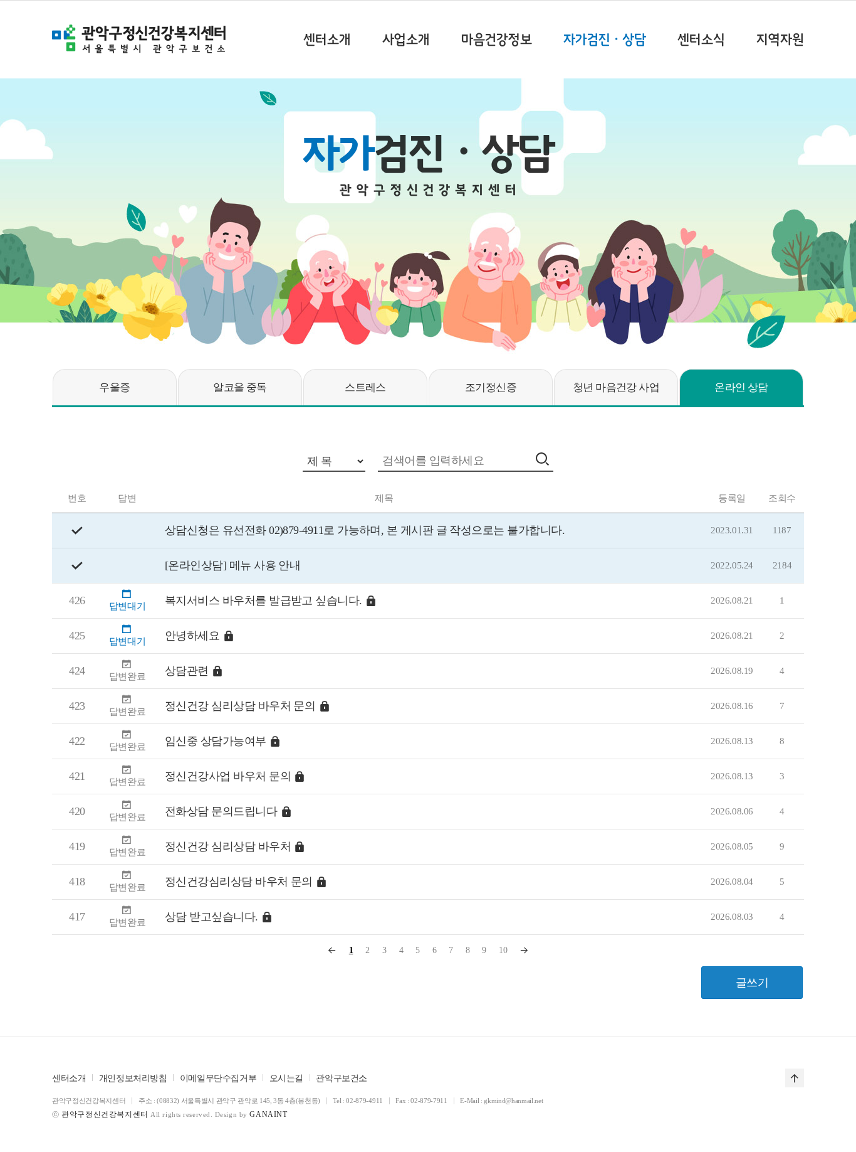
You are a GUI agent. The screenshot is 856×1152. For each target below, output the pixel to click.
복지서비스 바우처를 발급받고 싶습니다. (263, 600)
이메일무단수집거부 (218, 1078)
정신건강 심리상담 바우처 (228, 846)
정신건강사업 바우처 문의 (228, 776)
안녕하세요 (192, 635)
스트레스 (365, 387)
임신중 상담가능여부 (215, 741)
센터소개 (69, 1078)
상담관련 (187, 670)
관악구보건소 (341, 1078)
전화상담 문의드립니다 (221, 811)
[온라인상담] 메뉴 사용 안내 (232, 565)
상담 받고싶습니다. (211, 916)
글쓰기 (752, 982)
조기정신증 (490, 387)
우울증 (114, 387)
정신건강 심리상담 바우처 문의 (240, 706)
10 (503, 950)
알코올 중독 (240, 387)
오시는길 (286, 1078)
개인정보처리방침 (133, 1078)
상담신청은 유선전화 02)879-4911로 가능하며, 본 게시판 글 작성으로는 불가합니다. (365, 530)
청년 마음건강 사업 (616, 387)
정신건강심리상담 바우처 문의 (239, 881)
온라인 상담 (741, 387)
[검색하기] (544, 459)
